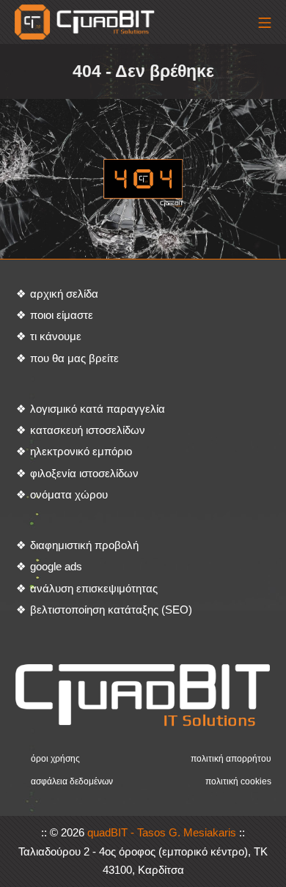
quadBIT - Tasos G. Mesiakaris (161, 832)
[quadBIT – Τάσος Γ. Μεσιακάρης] (86, 22)
